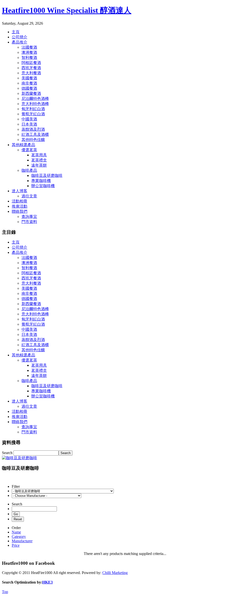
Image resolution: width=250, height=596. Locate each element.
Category (19, 536)
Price (16, 545)
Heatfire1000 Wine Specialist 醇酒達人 (66, 10)
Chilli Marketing (115, 573)
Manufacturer (22, 541)
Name (16, 532)
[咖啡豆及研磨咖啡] (19, 458)
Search (7, 453)
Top (5, 592)
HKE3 (47, 582)
